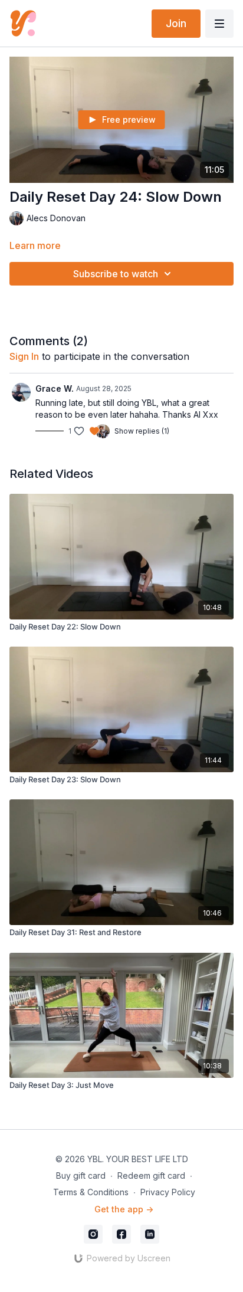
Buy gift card (81, 1175)
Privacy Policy (167, 1192)
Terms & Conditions (91, 1192)
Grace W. (54, 388)
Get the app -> (123, 1209)
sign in (24, 356)
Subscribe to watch (115, 274)
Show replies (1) (141, 431)
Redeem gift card (151, 1175)
